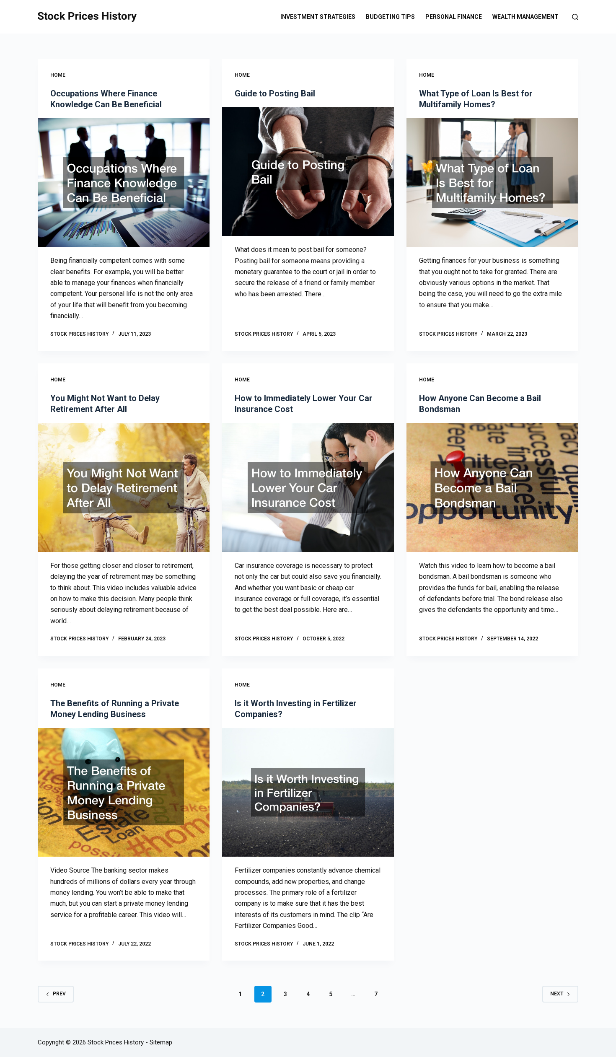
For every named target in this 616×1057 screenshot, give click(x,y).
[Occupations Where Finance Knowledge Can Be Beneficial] (124, 182)
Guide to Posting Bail (275, 93)
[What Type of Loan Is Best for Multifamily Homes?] (492, 182)
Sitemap (161, 1042)
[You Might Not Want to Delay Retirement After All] (124, 487)
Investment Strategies (317, 16)
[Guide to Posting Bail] (308, 171)
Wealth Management (525, 16)
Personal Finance (453, 16)
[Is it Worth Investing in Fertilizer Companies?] (308, 792)
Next (556, 994)
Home (57, 75)
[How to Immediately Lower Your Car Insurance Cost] (308, 487)
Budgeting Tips (390, 16)
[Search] (575, 17)
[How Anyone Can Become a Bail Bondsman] (492, 487)
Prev (59, 994)
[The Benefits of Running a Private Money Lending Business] (124, 792)
